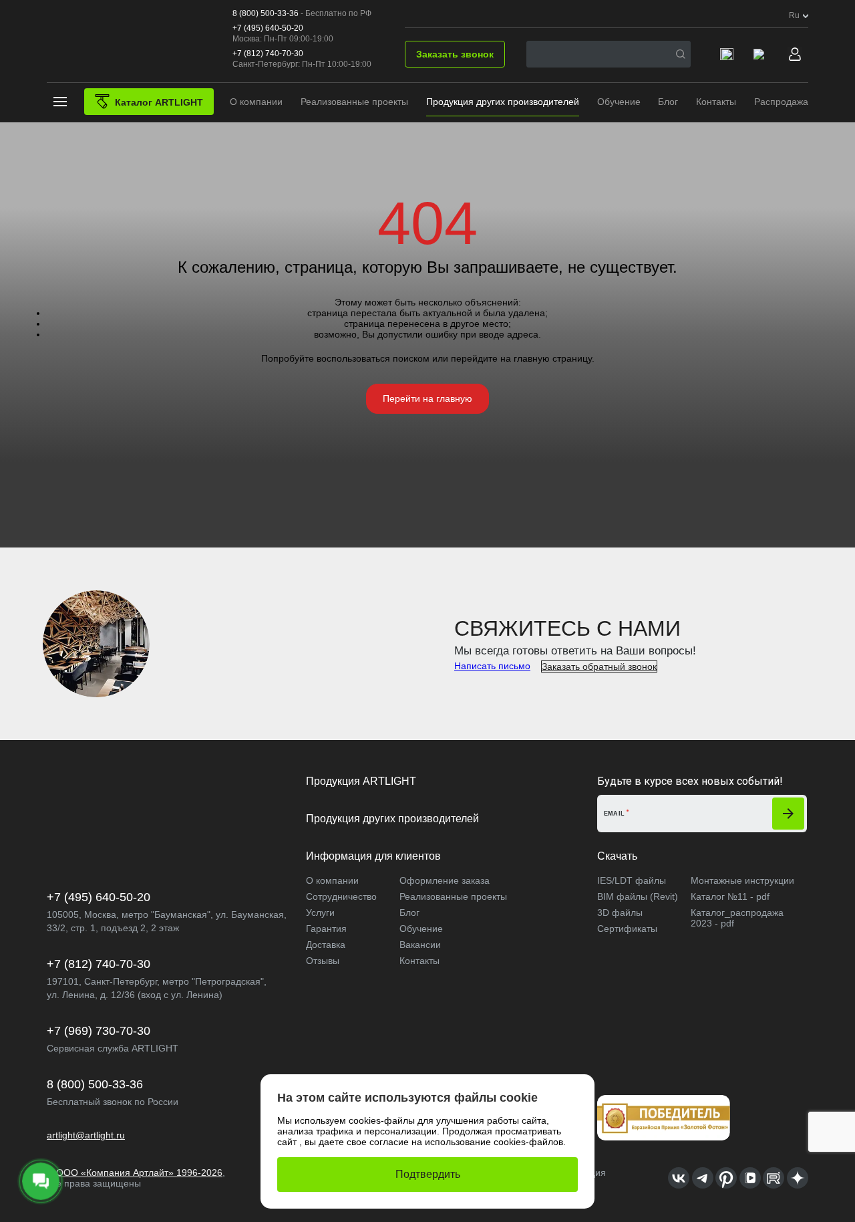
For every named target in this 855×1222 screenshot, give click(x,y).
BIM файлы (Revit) (637, 896)
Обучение (619, 101)
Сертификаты (627, 928)
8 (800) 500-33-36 (265, 13)
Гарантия (326, 928)
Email (614, 813)
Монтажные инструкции (742, 880)
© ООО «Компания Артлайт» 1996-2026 (134, 1172)
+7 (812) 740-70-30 (267, 53)
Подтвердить (427, 1174)
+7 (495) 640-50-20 (267, 28)
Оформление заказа (444, 880)
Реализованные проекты (354, 101)
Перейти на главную (427, 398)
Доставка (325, 944)
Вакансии (420, 944)
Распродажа (781, 101)
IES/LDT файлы (631, 880)
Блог (668, 101)
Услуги (320, 912)
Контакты (716, 101)
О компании (256, 101)
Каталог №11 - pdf (730, 896)
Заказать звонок (455, 54)
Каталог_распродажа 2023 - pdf (737, 918)
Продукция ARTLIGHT (361, 781)
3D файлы (620, 912)
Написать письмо (492, 665)
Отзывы (322, 960)
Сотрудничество (341, 896)
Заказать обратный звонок (599, 666)
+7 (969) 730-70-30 (98, 1030)
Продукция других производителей (502, 101)
